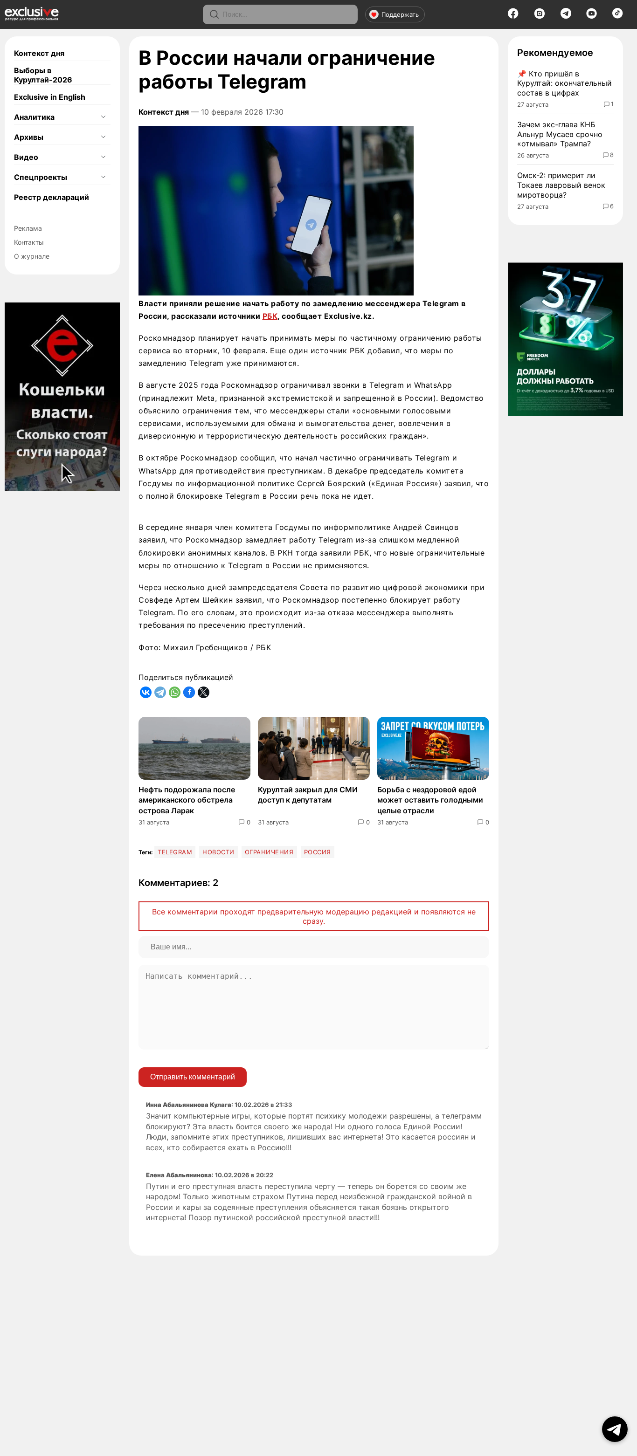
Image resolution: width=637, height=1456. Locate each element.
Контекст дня (39, 53)
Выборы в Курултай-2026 (43, 75)
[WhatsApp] (174, 692)
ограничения (269, 852)
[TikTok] (617, 16)
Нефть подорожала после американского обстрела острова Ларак (186, 800)
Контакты (29, 242)
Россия (317, 852)
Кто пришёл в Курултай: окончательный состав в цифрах (564, 83)
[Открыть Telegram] (615, 1429)
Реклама (28, 228)
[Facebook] (513, 16)
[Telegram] (566, 16)
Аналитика (34, 117)
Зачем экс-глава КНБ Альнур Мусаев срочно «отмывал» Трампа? (559, 134)
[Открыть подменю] (103, 117)
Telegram (175, 852)
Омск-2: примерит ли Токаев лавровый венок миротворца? (561, 185)
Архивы (28, 137)
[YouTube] (591, 16)
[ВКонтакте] (146, 692)
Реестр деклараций (51, 197)
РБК (270, 316)
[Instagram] (539, 16)
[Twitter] (203, 692)
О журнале (31, 256)
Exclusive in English (49, 97)
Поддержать (400, 14)
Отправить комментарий (192, 1077)
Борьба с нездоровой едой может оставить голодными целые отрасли (430, 800)
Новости (218, 852)
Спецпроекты (40, 177)
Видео (26, 157)
